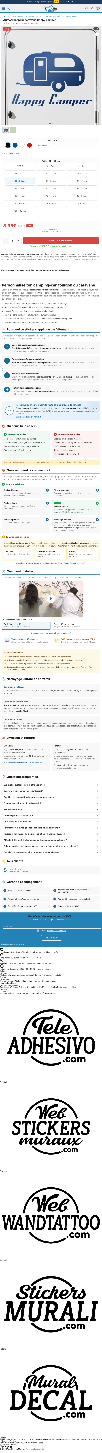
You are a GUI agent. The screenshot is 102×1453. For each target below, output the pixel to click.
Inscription (52, 937)
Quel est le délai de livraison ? (18, 821)
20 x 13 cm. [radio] (51, 173)
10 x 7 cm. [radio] (51, 166)
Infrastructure (35, 981)
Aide (39, 993)
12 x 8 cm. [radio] (82, 166)
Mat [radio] (11, 153)
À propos (5, 979)
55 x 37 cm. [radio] (82, 188)
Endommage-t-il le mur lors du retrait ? (22, 803)
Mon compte (31, 993)
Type (5, 153)
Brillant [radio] (19, 153)
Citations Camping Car (34, 16)
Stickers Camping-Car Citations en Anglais (61, 16)
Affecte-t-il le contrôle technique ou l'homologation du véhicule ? (35, 840)
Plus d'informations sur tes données (12, 944)
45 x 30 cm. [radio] (20, 188)
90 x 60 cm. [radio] (20, 203)
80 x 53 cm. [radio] (82, 196)
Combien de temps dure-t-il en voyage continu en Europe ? (32, 852)
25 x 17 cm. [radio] (82, 173)
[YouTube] (11, 1447)
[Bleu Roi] (15, 145)
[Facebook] (4, 1447)
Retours (38, 975)
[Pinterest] (8, 1447)
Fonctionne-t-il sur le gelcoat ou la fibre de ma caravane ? (32, 827)
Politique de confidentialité (56, 931)
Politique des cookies (66, 987)
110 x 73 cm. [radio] (82, 203)
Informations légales (9, 985)
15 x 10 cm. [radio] (20, 173)
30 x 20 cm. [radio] (20, 181)
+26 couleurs (41, 145)
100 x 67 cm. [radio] (51, 203)
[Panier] (98, 8)
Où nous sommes (48, 981)
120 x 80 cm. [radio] (20, 211)
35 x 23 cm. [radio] (51, 181)
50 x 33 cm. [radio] (51, 188)
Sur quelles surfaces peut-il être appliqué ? (24, 785)
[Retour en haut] (1, 1452)
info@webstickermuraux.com (12, 993)
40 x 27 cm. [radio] (82, 181)
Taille (51, 161)
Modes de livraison (8, 975)
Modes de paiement (25, 975)
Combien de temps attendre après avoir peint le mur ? (30, 797)
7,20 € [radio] (20, 166)
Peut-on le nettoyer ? (14, 809)
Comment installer (53, 975)
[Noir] (8, 145)
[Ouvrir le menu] (5, 9)
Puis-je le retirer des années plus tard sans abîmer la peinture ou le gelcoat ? (41, 846)
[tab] (6, 130)
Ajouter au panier (61, 240)
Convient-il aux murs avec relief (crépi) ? (23, 791)
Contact (4, 991)
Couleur (51, 140)
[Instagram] (1, 1447)
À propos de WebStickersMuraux (14, 981)
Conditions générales (9, 987)
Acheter (4, 973)
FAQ (43, 975)
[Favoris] (86, 8)
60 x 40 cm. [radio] (20, 196)
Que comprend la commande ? (18, 815)
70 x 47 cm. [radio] (51, 196)
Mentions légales (49, 987)
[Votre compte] (92, 8)
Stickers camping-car (16, 16)
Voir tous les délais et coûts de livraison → (23, 762)
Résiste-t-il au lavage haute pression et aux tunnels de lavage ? (34, 834)
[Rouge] (29, 145)
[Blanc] (22, 145)
